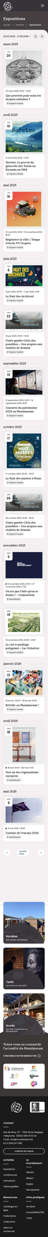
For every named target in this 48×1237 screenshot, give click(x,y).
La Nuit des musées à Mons (23, 478)
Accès (10, 1026)
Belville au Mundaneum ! (22, 705)
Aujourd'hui (23, 852)
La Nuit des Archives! (20, 296)
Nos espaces (32, 1189)
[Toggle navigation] (43, 6)
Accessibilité (32, 1212)
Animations (9, 1180)
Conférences (10, 1174)
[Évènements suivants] (41, 852)
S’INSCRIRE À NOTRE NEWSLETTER (19, 1056)
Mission (30, 1178)
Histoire (30, 1172)
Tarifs (10, 982)
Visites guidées (11, 1186)
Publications (9, 1216)
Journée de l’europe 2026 (22, 833)
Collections (9, 1221)
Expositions (9, 1169)
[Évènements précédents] (7, 852)
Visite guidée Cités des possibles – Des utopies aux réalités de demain (24, 344)
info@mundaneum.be (21, 1139)
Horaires (12, 936)
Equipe (29, 1184)
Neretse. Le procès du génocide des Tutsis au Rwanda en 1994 (21, 166)
